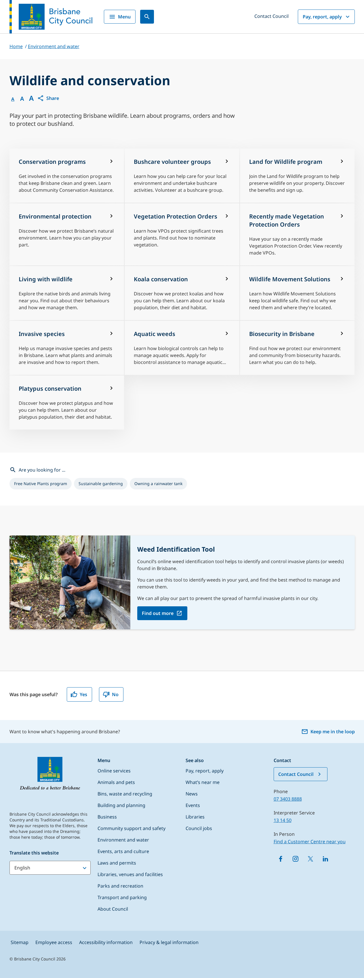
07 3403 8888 (288, 799)
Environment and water (123, 840)
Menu (124, 17)
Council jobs (199, 828)
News (192, 794)
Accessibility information (106, 942)
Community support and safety (131, 828)
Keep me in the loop (332, 731)
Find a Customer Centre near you (310, 841)
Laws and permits (117, 863)
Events (193, 805)
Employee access (53, 942)
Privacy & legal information (169, 942)
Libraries (195, 817)
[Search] (147, 17)
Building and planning (121, 805)
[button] (48, 98)
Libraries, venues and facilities (130, 874)
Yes (83, 694)
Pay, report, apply (322, 17)
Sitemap (19, 942)
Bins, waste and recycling (125, 794)
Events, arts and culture (123, 851)
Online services (114, 771)
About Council (113, 909)
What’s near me (203, 782)
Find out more (158, 613)
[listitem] (40, 483)
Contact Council (271, 16)
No (115, 694)
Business (107, 817)
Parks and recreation (120, 886)
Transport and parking (122, 897)
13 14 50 (282, 820)
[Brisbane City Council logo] (50, 16)
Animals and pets (116, 782)
